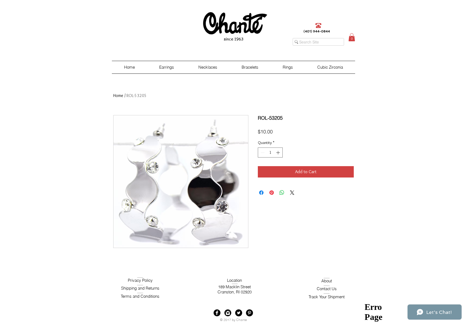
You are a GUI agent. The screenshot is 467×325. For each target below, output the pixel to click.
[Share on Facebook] (261, 192)
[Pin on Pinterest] (271, 192)
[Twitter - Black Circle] (238, 312)
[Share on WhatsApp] (282, 192)
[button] (351, 37)
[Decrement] (262, 152)
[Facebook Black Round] (217, 312)
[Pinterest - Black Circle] (249, 312)
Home (118, 95)
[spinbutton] (270, 152)
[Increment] (278, 152)
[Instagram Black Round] (227, 312)
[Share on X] (292, 192)
